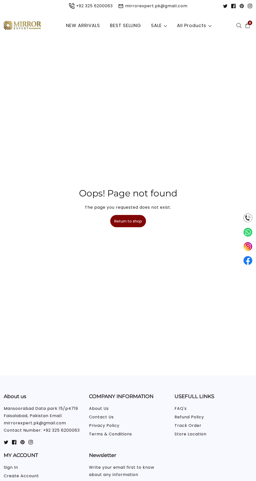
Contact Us (101, 417)
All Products (191, 25)
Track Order (188, 425)
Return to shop (128, 221)
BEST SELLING (125, 25)
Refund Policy (189, 417)
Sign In (11, 467)
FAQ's (180, 408)
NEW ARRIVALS (83, 25)
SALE (156, 25)
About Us (99, 408)
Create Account (21, 476)
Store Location (190, 434)
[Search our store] (240, 25)
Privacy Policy (104, 425)
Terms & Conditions (110, 434)
